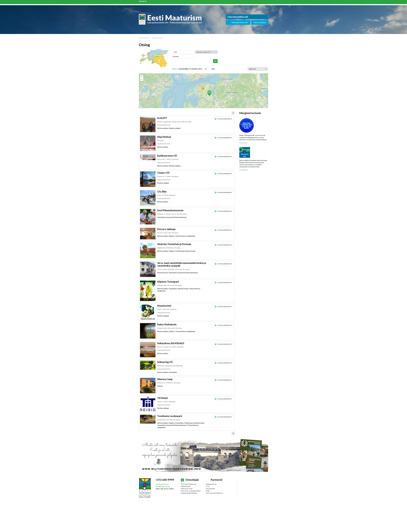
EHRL (208, 491)
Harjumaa (152, 50)
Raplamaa (153, 54)
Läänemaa (149, 55)
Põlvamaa (165, 62)
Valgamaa (158, 63)
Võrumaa (164, 65)
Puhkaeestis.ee (211, 484)
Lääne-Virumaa (160, 50)
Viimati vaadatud (260, 22)
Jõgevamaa (162, 56)
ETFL (208, 486)
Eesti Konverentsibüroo (214, 493)
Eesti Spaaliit (210, 489)
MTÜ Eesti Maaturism (188, 484)
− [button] (141, 79)
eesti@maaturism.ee (163, 486)
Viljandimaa (156, 60)
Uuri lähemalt (243, 143)
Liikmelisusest (186, 486)
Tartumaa (162, 59)
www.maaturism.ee (162, 484)
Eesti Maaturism (144, 38)
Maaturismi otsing (157, 38)
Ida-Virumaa (164, 53)
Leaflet (266, 107)
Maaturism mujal (186, 489)
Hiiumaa (143, 55)
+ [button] (141, 76)
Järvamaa (157, 56)
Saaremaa (143, 59)
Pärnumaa (151, 58)
